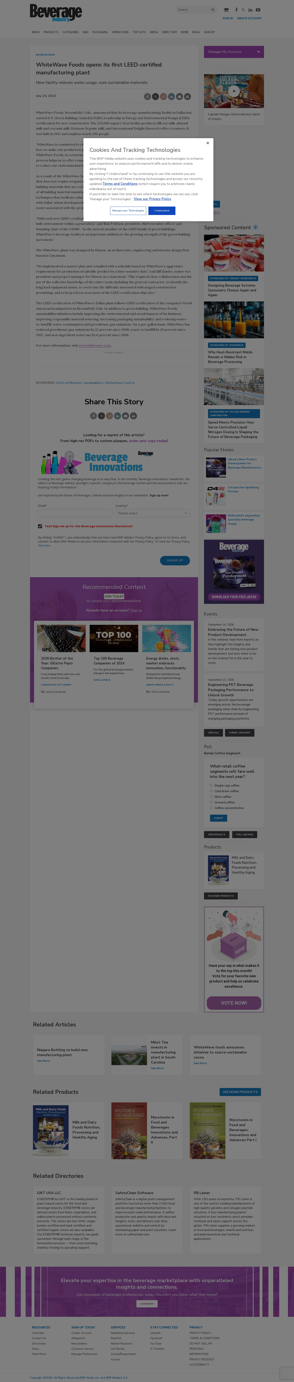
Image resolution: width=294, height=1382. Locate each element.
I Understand (161, 210)
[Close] (207, 143)
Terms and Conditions (120, 183)
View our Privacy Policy (152, 199)
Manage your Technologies (128, 210)
